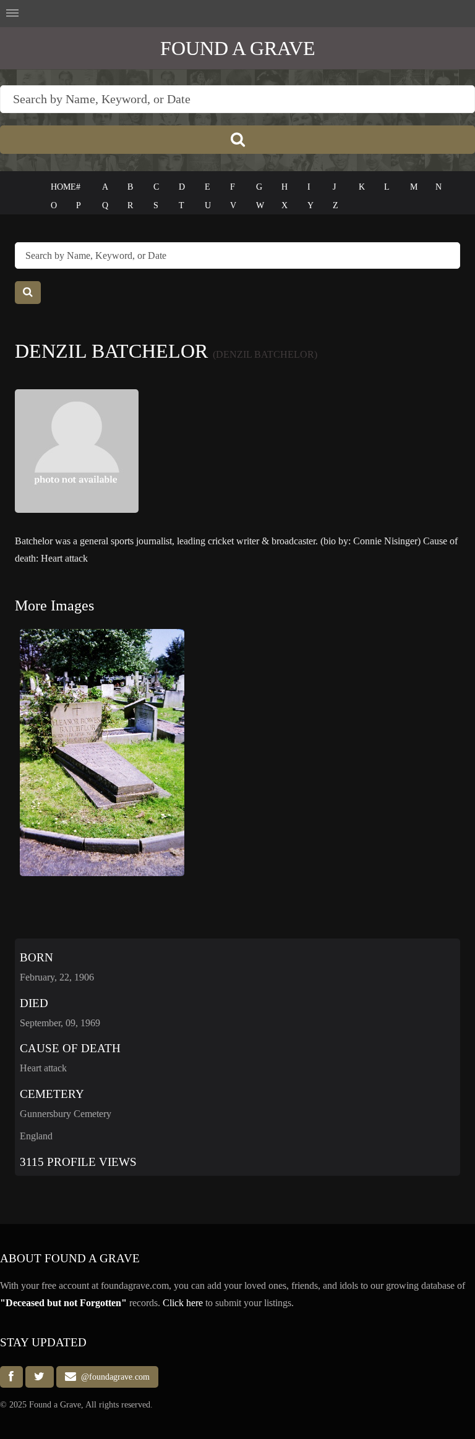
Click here (183, 1303)
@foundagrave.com (113, 1377)
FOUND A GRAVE (237, 48)
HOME (63, 187)
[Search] (237, 139)
